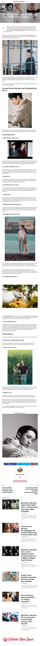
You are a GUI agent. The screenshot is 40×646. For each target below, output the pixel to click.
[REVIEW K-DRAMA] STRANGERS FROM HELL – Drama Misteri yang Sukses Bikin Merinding (29, 507)
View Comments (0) (19, 481)
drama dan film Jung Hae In (19, 30)
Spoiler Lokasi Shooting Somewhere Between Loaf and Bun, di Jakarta (29, 578)
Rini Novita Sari (20, 474)
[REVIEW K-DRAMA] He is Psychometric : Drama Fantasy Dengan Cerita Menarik (28, 619)
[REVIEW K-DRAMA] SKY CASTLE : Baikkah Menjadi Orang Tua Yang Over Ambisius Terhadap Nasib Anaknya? (29, 555)
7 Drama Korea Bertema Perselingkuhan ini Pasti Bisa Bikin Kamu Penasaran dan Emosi (29, 530)
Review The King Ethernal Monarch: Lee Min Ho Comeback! (28, 598)
